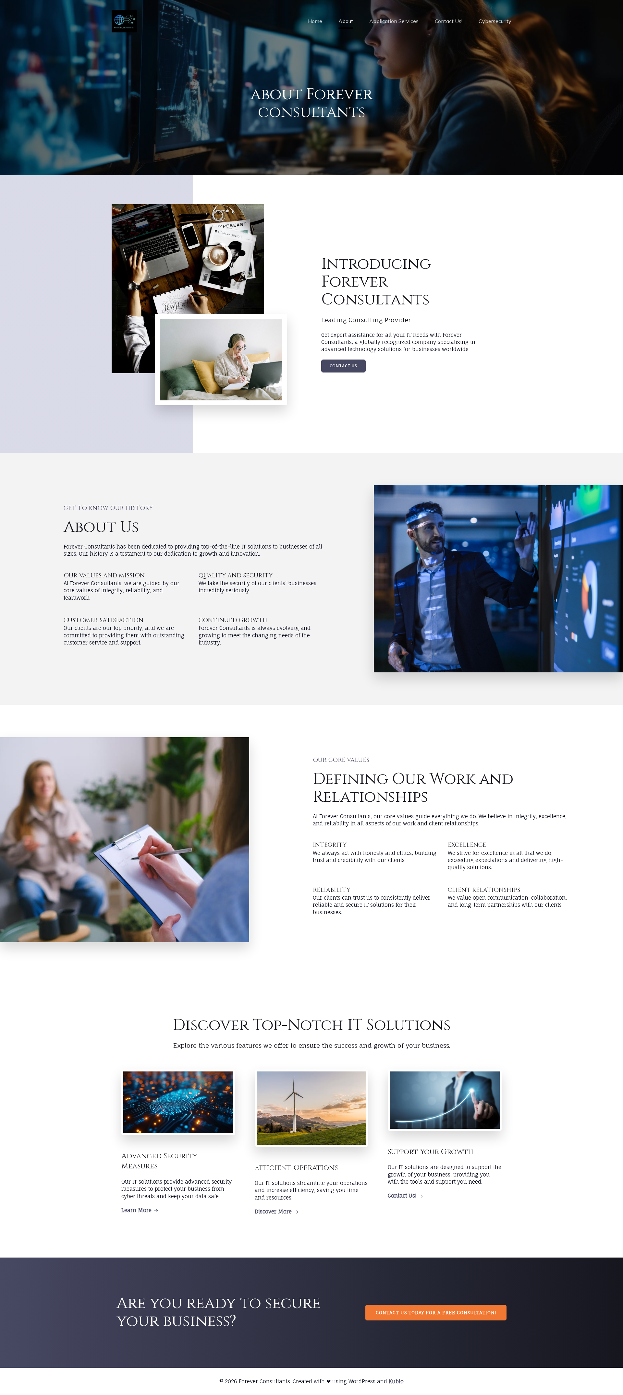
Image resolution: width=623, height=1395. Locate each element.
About (345, 21)
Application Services (394, 21)
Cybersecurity (495, 21)
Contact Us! (448, 21)
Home (315, 21)
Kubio (396, 1381)
